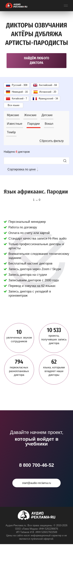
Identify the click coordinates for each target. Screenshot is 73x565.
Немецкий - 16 (20, 91)
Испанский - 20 (47, 91)
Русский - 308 (19, 85)
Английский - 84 (48, 85)
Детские (47, 115)
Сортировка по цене (21, 169)
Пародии (33, 123)
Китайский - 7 (19, 98)
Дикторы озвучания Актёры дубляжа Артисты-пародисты (36, 34)
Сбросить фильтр (51, 140)
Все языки (13, 105)
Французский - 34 (48, 98)
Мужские (13, 115)
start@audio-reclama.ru (36, 482)
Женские (30, 115)
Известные (14, 123)
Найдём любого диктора (36, 60)
